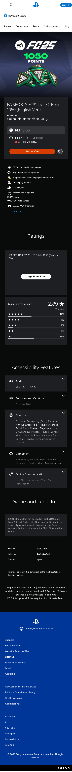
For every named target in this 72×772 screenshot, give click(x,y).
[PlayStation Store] (15, 15)
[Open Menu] (4, 5)
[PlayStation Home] (36, 5)
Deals (36, 26)
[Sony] (64, 770)
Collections (22, 26)
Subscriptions (52, 26)
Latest (7, 26)
